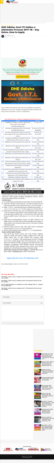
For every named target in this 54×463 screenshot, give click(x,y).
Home (2, 25)
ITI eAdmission (10, 25)
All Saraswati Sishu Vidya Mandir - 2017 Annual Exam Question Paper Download (47, 387)
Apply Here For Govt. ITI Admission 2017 (23, 258)
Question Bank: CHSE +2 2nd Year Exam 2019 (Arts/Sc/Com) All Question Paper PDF (48, 363)
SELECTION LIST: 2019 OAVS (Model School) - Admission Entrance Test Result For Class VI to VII (48, 356)
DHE (5, 25)
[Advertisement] (27, 13)
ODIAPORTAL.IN (28, 457)
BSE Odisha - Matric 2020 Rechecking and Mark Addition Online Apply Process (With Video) (47, 428)
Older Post (4, 323)
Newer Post (40, 323)
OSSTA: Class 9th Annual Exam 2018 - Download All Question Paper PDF (47, 395)
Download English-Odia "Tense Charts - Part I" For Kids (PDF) (48, 379)
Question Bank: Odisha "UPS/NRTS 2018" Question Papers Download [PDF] (47, 411)
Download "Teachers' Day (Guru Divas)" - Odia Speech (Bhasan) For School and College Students (48, 404)
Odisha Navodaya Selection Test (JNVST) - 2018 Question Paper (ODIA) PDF (48, 371)
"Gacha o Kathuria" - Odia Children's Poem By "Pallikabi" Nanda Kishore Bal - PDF (48, 419)
